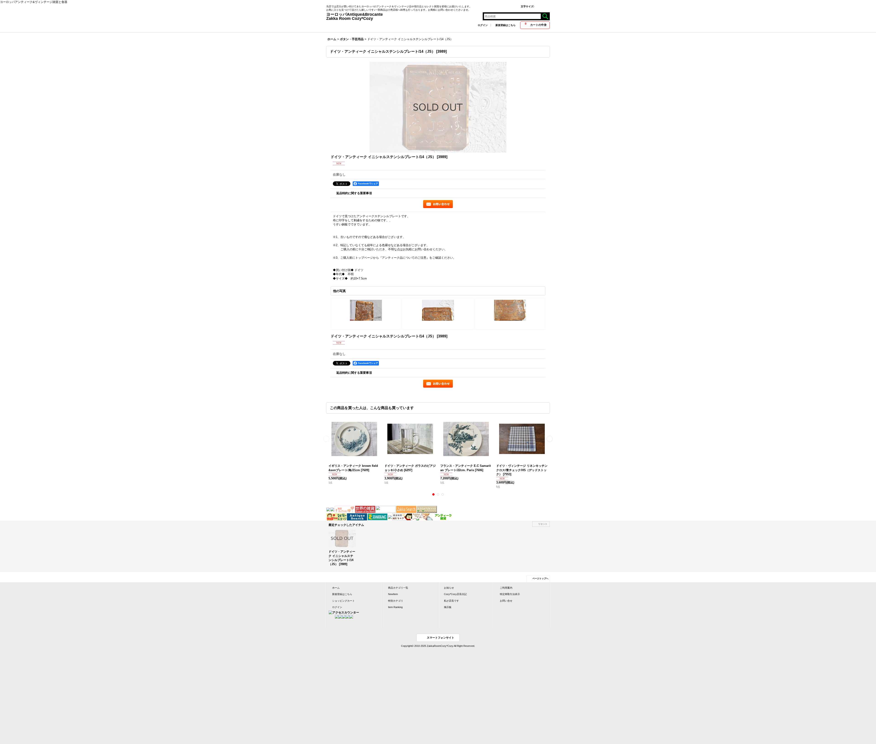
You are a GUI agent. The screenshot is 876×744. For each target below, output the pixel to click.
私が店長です (451, 600)
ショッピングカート (343, 600)
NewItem (393, 594)
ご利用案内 (506, 587)
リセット (542, 524)
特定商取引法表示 (510, 594)
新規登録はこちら (505, 25)
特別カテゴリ (395, 600)
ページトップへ (540, 578)
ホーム (336, 587)
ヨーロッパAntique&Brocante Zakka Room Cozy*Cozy (408, 16)
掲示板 (447, 607)
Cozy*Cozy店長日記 (455, 594)
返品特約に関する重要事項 (354, 193)
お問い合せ (506, 600)
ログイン (483, 25)
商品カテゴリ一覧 (398, 587)
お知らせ (449, 587)
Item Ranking (395, 607)
